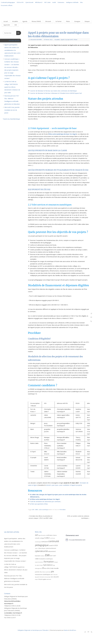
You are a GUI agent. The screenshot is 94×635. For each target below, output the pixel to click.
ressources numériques (42, 574)
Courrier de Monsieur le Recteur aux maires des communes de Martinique (53, 91)
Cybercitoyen (41, 548)
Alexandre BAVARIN (36, 39)
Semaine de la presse (45, 577)
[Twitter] (91, 313)
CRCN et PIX (20, 2)
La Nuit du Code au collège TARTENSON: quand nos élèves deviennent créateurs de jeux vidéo (12, 87)
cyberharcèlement (51, 548)
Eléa (81, 2)
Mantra (66, 630)
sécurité (56, 577)
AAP (33, 509)
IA (43, 568)
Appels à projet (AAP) (67, 39)
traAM (54, 2)
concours (44, 541)
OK (18, 33)
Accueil (6, 21)
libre (45, 568)
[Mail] (91, 317)
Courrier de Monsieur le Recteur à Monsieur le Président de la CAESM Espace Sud (56, 93)
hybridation (48, 565)
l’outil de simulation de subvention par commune (45, 501)
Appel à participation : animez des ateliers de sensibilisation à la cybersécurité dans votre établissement (12, 50)
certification (49, 535)
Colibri (47, 538)
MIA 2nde (50, 568)
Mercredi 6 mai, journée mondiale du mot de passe (11, 110)
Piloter (68, 21)
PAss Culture (43, 572)
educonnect (52, 551)
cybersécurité (41, 551)
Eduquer (87, 21)
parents (37, 572)
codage (42, 538)
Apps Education (42, 535)
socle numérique (43, 509)
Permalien (63, 509)
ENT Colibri (47, 2)
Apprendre (7, 25)
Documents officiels (6, 5)
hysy (54, 565)
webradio (49, 579)
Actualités (15, 21)
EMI (16, 25)
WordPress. (73, 630)
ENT (51, 556)
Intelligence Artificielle (72, 2)
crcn (56, 545)
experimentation (39, 562)
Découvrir (48, 21)
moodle (56, 568)
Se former (59, 21)
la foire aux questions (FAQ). (39, 504)
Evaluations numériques (46, 559)
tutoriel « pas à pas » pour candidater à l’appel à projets (63, 485)
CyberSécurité (29, 2)
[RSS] (91, 321)
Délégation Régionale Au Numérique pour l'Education (33, 630)
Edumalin (37, 556)
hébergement (38, 568)
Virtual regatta (42, 579)
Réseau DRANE (36, 21)
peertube (48, 572)
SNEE (36, 509)
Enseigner (77, 21)
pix (52, 571)
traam (36, 579)
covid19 (51, 545)
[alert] (78, 540)
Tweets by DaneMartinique (11, 119)
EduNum (42, 555)
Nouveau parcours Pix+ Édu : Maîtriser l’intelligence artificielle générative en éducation (14, 578)
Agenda (24, 21)
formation (49, 561)
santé (38, 577)
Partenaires (61, 2)
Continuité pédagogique (8, 2)
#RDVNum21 (39, 2)
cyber (36, 548)
